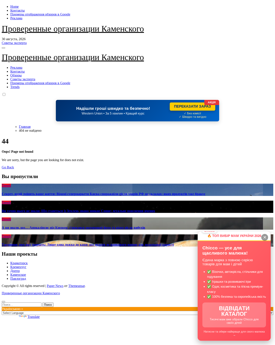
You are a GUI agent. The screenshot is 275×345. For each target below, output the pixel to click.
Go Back (8, 167)
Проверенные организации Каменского (73, 29)
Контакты (17, 10)
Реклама (16, 18)
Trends (15, 87)
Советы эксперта (22, 79)
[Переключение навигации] (3, 48)
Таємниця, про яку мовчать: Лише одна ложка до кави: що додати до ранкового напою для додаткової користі (88, 244)
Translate (34, 317)
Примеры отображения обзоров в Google (40, 14)
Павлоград (18, 278)
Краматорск (19, 263)
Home (14, 6)
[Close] (3, 301)
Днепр (15, 271)
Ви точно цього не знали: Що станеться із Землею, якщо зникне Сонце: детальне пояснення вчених (78, 211)
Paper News (55, 286)
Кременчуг (18, 267)
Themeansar (76, 286)
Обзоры (16, 75)
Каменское (18, 274)
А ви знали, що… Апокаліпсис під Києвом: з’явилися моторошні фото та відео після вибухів (73, 227)
